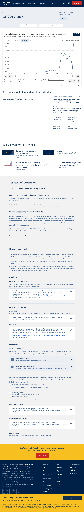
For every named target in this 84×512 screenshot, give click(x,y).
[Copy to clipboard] (69, 291)
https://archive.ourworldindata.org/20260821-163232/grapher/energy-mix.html (38, 296)
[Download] (70, 81)
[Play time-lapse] (5, 76)
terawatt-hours (74, 102)
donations (29, 500)
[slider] (15, 76)
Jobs (58, 481)
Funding (59, 474)
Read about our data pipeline (18, 236)
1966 (10, 76)
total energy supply (65, 99)
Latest (35, 3)
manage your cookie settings (48, 508)
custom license (7, 480)
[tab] (8, 40)
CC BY (20, 81)
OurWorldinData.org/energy (11, 81)
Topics (45, 467)
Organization (61, 471)
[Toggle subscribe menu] (69, 3)
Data (29, 3)
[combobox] (64, 3)
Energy (63, 18)
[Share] (74, 81)
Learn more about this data (56, 80)
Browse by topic (20, 3)
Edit (71, 40)
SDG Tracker (47, 485)
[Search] (64, 3)
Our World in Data (6, 3)
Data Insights (47, 474)
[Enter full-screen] (78, 81)
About (52, 3)
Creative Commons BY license (22, 268)
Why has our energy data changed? (68, 85)
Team (58, 478)
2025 (77, 76)
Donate (76, 3)
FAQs (31, 484)
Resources (42, 3)
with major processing (70, 111)
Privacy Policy (34, 508)
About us (60, 467)
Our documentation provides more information (34, 380)
